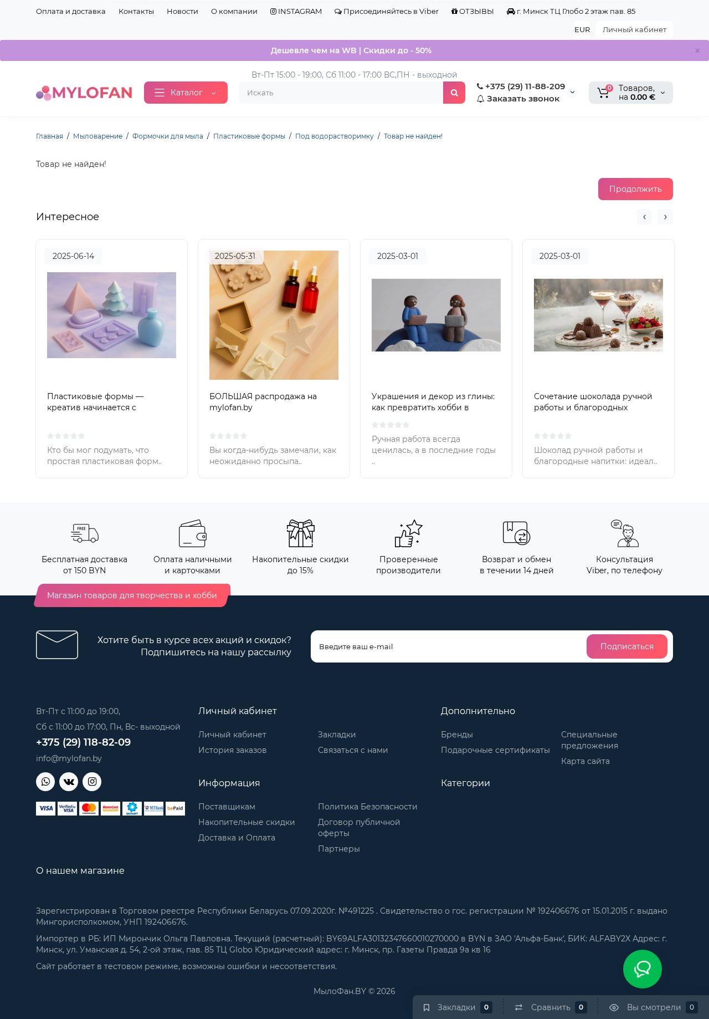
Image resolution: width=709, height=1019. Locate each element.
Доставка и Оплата (236, 838)
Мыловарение (97, 136)
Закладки (337, 735)
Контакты (136, 11)
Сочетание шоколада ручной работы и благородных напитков (593, 407)
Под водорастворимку (334, 136)
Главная (49, 136)
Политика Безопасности (368, 807)
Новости (182, 11)
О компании (234, 11)
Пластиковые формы (249, 136)
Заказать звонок (522, 98)
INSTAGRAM (299, 11)
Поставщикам (226, 807)
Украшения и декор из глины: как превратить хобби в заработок (433, 407)
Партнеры (339, 849)
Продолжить (635, 189)
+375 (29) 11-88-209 (524, 86)
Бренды (457, 735)
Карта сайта (585, 761)
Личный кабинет (634, 29)
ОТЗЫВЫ (476, 11)
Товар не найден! (413, 136)
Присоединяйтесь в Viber (390, 11)
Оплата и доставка (71, 11)
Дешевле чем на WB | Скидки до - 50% (351, 50)
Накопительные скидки (246, 822)
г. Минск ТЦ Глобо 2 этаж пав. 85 (575, 11)
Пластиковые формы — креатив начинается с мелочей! (95, 407)
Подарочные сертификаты (495, 750)
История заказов (232, 750)
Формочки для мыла (167, 136)
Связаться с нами (353, 750)
